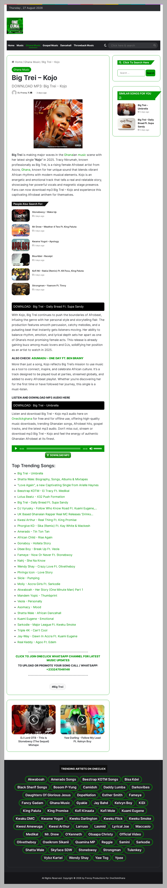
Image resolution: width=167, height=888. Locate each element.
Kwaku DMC (25, 819)
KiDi (142, 803)
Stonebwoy (88, 850)
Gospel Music (50, 45)
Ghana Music (33, 45)
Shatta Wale (34, 850)
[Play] (16, 448)
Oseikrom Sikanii (56, 842)
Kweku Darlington (83, 819)
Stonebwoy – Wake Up (44, 212)
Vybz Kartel (53, 858)
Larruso (82, 826)
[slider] (98, 448)
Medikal (32, 834)
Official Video (130, 834)
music (82, 154)
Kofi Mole (107, 811)
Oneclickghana (22, 418)
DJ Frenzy (22, 92)
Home (11, 45)
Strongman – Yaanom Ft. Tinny (49, 285)
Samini (124, 842)
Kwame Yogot (52, 819)
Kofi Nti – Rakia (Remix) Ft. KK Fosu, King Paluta (58, 270)
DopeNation (86, 795)
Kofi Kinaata (84, 811)
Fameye (135, 795)
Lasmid (100, 826)
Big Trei (58, 686)
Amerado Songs (63, 779)
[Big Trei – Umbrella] (126, 109)
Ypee (119, 858)
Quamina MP (85, 842)
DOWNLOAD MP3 (59, 455)
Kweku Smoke (140, 819)
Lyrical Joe (120, 826)
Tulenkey (134, 850)
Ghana (68, 154)
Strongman (112, 850)
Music (20, 45)
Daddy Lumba (114, 787)
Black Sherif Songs (32, 787)
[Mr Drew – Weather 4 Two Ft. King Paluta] (21, 230)
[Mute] (91, 448)
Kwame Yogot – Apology (45, 241)
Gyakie (81, 803)
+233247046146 (58, 669)
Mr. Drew (52, 834)
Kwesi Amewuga (29, 826)
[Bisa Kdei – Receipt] (21, 260)
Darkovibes (141, 787)
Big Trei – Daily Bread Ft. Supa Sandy (146, 123)
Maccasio (143, 826)
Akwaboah (36, 779)
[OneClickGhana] (15, 26)
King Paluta (32, 811)
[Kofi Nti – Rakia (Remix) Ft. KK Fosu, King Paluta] (21, 274)
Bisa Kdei (132, 779)
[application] (58, 448)
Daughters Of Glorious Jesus (48, 795)
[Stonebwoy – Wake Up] (21, 215)
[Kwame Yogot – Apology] (21, 245)
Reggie (107, 842)
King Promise (57, 811)
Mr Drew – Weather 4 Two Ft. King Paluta (54, 226)
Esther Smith (112, 795)
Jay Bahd (101, 803)
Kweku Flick (113, 819)
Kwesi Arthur (59, 826)
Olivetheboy (26, 842)
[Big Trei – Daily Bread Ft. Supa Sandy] (126, 124)
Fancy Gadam (32, 803)
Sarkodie (143, 842)
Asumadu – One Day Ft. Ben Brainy (58, 358)
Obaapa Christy (100, 834)
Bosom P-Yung (64, 787)
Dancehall (65, 45)
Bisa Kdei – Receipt (42, 256)
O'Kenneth (73, 834)
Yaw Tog (101, 858)
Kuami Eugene (133, 811)
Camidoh (90, 787)
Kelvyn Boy (123, 803)
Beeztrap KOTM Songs (100, 779)
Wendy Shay (79, 858)
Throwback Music (84, 45)
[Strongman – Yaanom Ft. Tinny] (21, 289)
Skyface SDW (61, 850)
